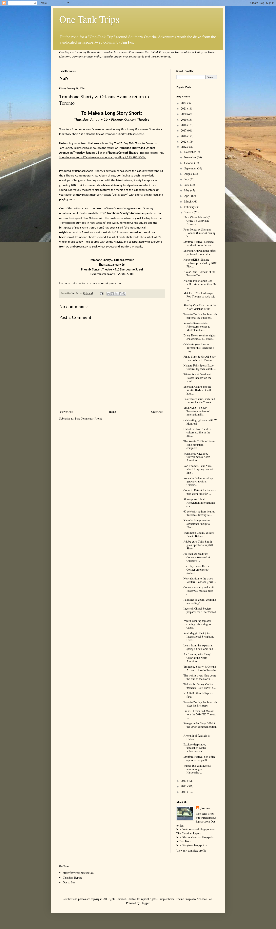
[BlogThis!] (112, 294)
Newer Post (66, 411)
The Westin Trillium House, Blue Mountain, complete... (199, 444)
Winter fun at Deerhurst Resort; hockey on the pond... (197, 377)
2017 (184, 130)
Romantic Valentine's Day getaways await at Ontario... (198, 481)
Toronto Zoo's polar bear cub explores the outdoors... (200, 315)
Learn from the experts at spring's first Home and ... (199, 647)
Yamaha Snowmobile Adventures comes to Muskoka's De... (196, 326)
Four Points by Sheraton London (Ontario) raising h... (199, 233)
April (187, 196)
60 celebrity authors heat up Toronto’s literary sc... (199, 513)
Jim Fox (205, 808)
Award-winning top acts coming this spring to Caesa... (197, 624)
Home (112, 411)
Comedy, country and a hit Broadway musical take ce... (198, 590)
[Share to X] (116, 294)
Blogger (144, 903)
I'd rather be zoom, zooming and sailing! (199, 601)
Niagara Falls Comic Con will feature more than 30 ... (199, 284)
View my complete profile (191, 850)
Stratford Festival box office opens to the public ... (199, 758)
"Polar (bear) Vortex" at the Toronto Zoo (199, 273)
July (187, 179)
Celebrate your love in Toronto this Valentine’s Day (198, 347)
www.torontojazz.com (107, 283)
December (190, 152)
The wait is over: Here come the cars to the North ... (199, 677)
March (188, 201)
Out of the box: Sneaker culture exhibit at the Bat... (197, 432)
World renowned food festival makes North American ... (196, 457)
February (189, 207)
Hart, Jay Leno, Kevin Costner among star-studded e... (196, 569)
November (190, 157)
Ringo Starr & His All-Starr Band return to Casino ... (199, 358)
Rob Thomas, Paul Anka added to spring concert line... (198, 469)
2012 (184, 786)
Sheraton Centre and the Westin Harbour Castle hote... (197, 390)
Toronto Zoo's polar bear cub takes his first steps (200, 703)
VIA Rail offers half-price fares (198, 694)
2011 (184, 792)
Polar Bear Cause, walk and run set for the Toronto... (199, 400)
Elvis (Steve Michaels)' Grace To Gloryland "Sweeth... (196, 220)
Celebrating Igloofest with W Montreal (200, 421)
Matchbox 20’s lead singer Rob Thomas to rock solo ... (199, 296)
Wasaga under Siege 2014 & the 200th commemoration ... (200, 726)
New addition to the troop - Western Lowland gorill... (199, 580)
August (188, 174)
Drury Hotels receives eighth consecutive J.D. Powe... (199, 337)
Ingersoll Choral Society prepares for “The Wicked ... (199, 611)
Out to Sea (69, 882)
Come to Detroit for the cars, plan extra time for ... (199, 492)
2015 (184, 141)
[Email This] (108, 294)
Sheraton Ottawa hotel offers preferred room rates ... (199, 252)
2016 (184, 136)
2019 (184, 119)
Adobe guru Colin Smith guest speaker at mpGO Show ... (198, 545)
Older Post (157, 411)
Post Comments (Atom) (88, 418)
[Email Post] (101, 293)
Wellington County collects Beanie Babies (198, 534)
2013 (184, 781)
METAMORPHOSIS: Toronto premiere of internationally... (196, 411)
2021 (184, 108)
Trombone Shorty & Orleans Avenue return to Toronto (199, 668)
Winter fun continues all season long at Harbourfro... (197, 769)
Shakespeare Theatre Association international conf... (199, 502)
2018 (184, 125)
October (189, 163)
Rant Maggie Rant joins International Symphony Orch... (198, 636)
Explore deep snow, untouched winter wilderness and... (194, 747)
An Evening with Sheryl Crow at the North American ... (197, 657)
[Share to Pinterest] (124, 294)
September (190, 168)
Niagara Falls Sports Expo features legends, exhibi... (199, 367)
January (189, 212)
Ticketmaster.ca (100, 274)
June (187, 185)
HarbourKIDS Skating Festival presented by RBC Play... (200, 263)
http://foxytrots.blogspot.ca (78, 873)
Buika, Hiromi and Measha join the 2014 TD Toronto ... (199, 714)
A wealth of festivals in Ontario (196, 737)
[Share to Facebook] (120, 294)
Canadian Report (72, 877)
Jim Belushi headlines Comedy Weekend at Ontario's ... (196, 557)
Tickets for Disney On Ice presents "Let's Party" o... (199, 686)
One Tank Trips (89, 19)
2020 (184, 114)
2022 (184, 103)
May (187, 190)
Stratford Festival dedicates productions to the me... (198, 243)
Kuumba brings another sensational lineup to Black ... (196, 523)
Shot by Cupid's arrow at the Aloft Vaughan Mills (199, 307)
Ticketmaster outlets (96, 157)
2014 (184, 147)
